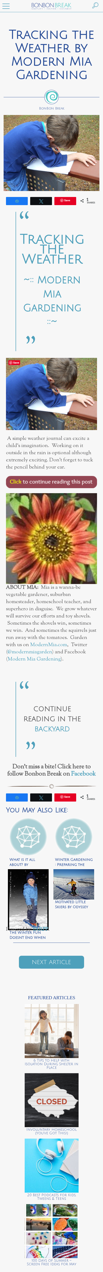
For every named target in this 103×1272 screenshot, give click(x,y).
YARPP (40, 929)
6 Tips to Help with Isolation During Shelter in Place (51, 1064)
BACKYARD (52, 729)
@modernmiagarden (29, 652)
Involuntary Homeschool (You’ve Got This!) (51, 1131)
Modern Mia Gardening (34, 659)
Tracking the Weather (52, 249)
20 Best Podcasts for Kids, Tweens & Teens (51, 1197)
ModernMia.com (48, 645)
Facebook (83, 774)
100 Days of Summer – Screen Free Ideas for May (51, 1262)
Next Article (51, 962)
